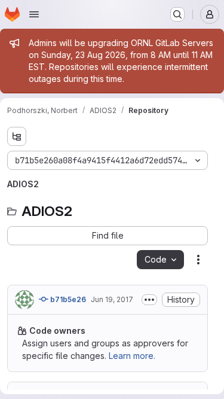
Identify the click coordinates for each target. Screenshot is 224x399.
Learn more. (132, 356)
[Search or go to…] (177, 14)
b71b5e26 (67, 299)
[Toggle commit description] (149, 299)
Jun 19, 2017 (112, 299)
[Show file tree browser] (16, 136)
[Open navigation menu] (34, 14)
